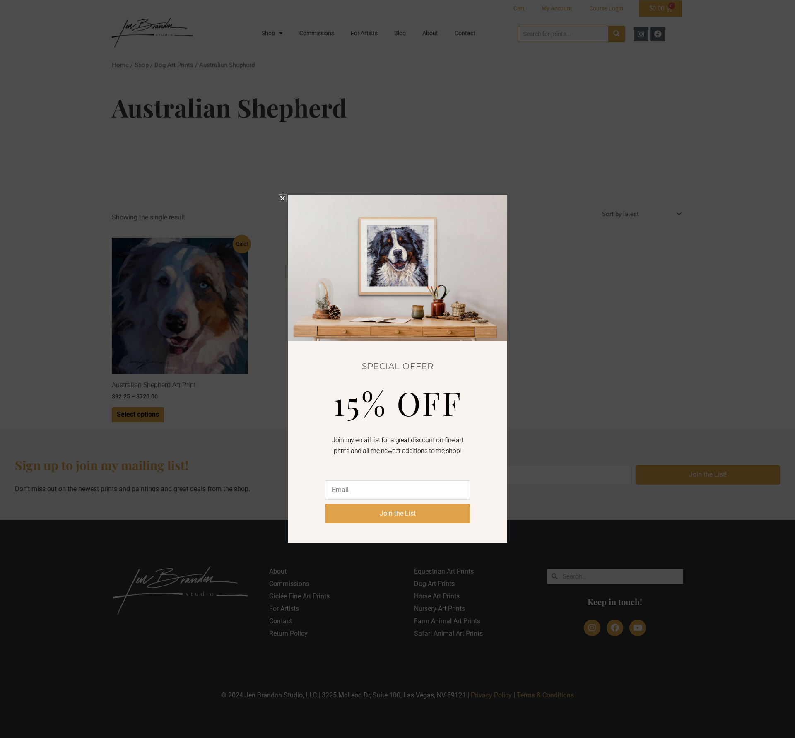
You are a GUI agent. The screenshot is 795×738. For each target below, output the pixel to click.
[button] (282, 198)
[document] (397, 369)
